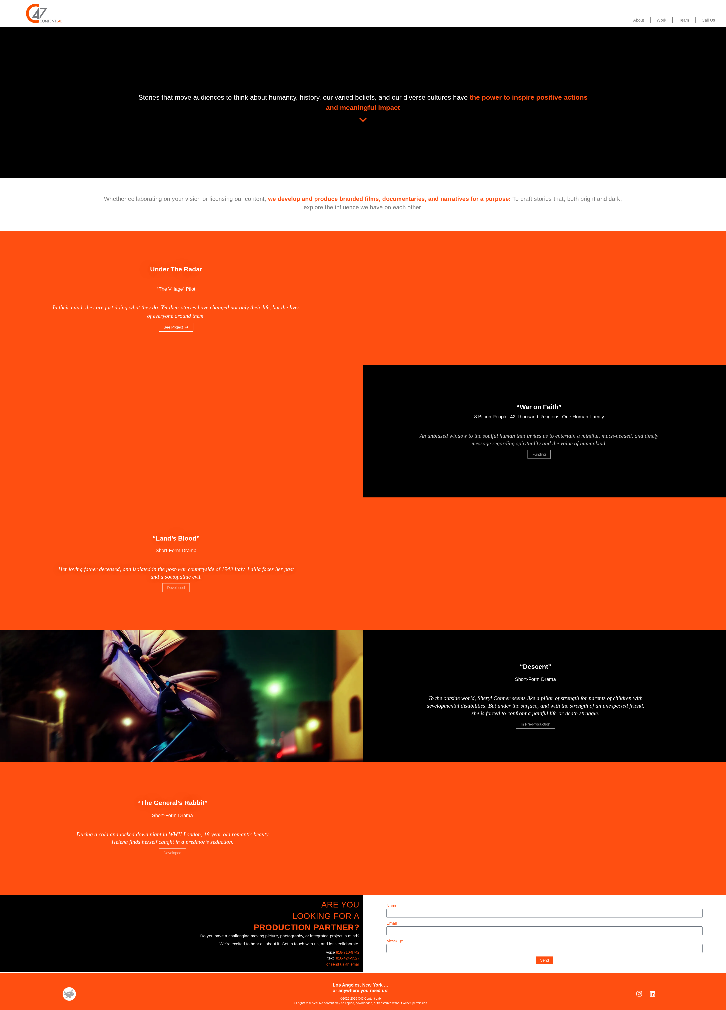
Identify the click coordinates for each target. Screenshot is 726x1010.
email (355, 964)
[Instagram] (639, 993)
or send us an (338, 964)
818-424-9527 (347, 958)
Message (394, 941)
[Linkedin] (652, 993)
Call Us (708, 20)
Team (684, 20)
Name (391, 906)
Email (391, 923)
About (638, 20)
